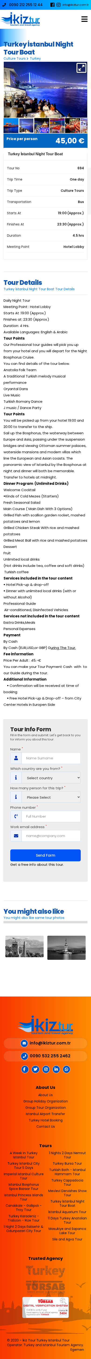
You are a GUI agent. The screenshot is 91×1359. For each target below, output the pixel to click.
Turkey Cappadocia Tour (67, 1182)
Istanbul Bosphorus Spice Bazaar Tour (23, 1186)
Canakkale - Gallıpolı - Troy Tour (24, 1207)
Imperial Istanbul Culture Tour (24, 1176)
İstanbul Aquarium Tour (67, 1212)
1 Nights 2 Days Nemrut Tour (67, 1155)
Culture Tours (15, 58)
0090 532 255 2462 (50, 1056)
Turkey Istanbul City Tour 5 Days (23, 1165)
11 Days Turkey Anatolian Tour (67, 1220)
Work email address (28, 827)
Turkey (35, 58)
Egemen (77, 1349)
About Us (45, 1095)
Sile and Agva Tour (67, 1239)
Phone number (24, 807)
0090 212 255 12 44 (25, 4)
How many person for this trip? (37, 788)
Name (16, 749)
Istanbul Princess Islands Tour (23, 1197)
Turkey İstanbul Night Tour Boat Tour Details (39, 289)
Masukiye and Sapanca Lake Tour (67, 1231)
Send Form (45, 855)
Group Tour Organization (45, 1107)
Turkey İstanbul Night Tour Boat (67, 1203)
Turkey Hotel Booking (46, 1120)
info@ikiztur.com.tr (76, 5)
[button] (81, 67)
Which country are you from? (36, 768)
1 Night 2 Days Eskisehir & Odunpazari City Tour (23, 1229)
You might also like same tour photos (34, 917)
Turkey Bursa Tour (67, 1163)
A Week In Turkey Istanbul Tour (24, 1155)
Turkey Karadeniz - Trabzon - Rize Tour (23, 1218)
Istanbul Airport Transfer (45, 1114)
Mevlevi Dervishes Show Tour (67, 1193)
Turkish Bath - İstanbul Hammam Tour (67, 1172)
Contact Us (45, 1126)
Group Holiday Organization (45, 1101)
